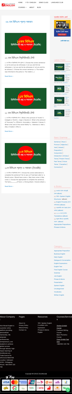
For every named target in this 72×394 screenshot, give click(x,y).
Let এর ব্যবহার (67, 109)
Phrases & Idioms (59, 227)
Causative (63, 164)
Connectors (58, 167)
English (40, 332)
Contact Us (22, 330)
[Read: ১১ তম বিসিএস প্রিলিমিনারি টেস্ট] (25, 98)
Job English (58, 276)
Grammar (57, 273)
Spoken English (59, 285)
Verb (55, 147)
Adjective (64, 144)
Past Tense (57, 161)
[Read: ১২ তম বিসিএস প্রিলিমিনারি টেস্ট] (25, 43)
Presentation (58, 282)
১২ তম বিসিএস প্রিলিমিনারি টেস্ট (19, 57)
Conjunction (58, 153)
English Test (58, 266)
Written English (59, 295)
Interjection (58, 156)
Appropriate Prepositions (62, 224)
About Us (22, 323)
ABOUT (31, 7)
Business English (59, 254)
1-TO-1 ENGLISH (30, 2)
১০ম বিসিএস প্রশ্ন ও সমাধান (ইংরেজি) (23, 168)
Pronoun (57, 144)
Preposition (58, 150)
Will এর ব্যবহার (67, 85)
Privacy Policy (23, 325)
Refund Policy (23, 328)
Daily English (58, 257)
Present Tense (64, 159)
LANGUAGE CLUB (57, 2)
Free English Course (61, 270)
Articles (65, 156)
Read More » (9, 76)
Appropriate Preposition (62, 251)
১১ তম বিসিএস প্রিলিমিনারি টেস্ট (19, 112)
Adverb (60, 147)
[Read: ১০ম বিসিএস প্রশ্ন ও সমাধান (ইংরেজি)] (25, 153)
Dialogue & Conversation (62, 260)
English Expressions (60, 263)
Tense (56, 159)
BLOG (39, 7)
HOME (20, 2)
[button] (68, 390)
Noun (63, 142)
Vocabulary (57, 292)
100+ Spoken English (45, 323)
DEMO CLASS (43, 2)
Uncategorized (59, 289)
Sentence (57, 142)
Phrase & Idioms (59, 279)
